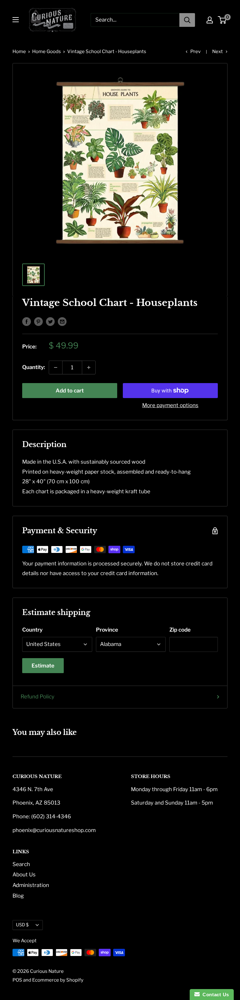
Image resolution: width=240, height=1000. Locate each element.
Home (19, 51)
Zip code (180, 630)
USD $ (22, 925)
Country (32, 630)
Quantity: (33, 367)
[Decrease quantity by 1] (55, 367)
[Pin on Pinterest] (38, 321)
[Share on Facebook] (26, 321)
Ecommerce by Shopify (57, 980)
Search (21, 864)
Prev (195, 51)
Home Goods (46, 51)
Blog (18, 896)
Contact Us (214, 994)
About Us (24, 874)
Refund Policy (37, 696)
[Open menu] (15, 19)
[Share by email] (62, 321)
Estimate (43, 666)
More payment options (170, 405)
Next (217, 51)
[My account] (210, 20)
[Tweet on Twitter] (50, 321)
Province (107, 630)
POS (17, 980)
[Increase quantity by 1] (88, 367)
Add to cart (70, 390)
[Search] (187, 20)
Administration (30, 885)
